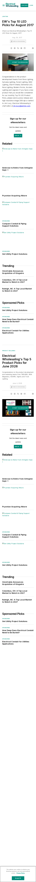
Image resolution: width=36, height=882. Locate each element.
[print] (33, 48)
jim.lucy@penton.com (21, 106)
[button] (3, 5)
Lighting (5, 16)
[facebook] (11, 48)
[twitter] (18, 48)
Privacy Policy (21, 873)
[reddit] (21, 48)
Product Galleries (8, 350)
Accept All (18, 878)
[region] (18, 874)
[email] (25, 48)
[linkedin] (15, 48)
